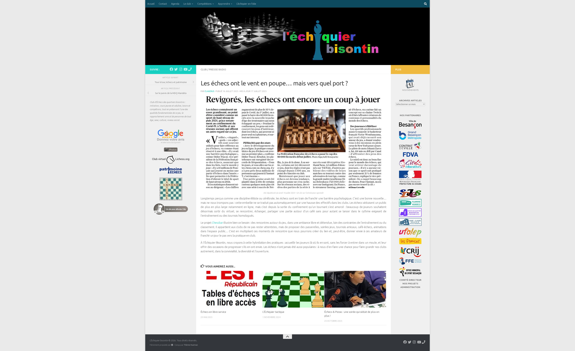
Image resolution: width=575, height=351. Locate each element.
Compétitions (204, 3)
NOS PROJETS (410, 283)
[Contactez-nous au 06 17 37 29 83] (190, 69)
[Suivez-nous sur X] (176, 69)
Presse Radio (217, 69)
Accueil (151, 3)
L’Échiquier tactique (273, 311)
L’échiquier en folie (246, 3)
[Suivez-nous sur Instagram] (180, 69)
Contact (163, 3)
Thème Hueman (191, 345)
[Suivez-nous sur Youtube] (185, 69)
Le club (187, 3)
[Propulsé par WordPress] (172, 345)
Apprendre (224, 3)
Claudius (209, 91)
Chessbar (218, 222)
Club (204, 69)
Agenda (175, 3)
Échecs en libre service (213, 311)
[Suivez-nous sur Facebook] (171, 69)
